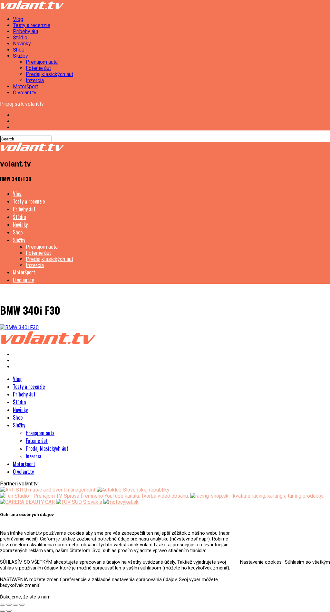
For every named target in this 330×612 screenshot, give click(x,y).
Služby (20, 56)
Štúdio (20, 37)
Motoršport (25, 86)
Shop (18, 50)
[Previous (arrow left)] (2, 611)
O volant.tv (24, 93)
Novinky (22, 44)
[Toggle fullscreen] (15, 605)
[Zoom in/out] (21, 605)
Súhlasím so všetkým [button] (307, 562)
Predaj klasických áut (49, 74)
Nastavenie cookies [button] (261, 562)
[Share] (9, 605)
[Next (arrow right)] (9, 611)
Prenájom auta (42, 62)
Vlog (18, 19)
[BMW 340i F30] (19, 327)
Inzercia (35, 80)
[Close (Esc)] (2, 605)
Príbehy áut (25, 31)
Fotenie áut (38, 68)
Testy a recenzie (31, 25)
